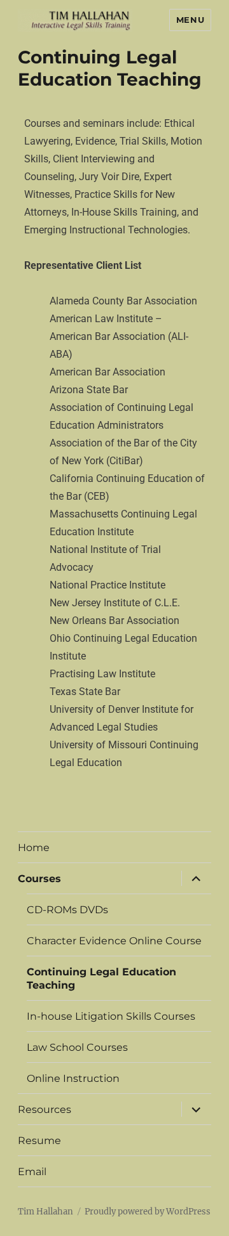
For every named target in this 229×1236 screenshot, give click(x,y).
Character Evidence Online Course (114, 941)
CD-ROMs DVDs (67, 910)
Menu (190, 20)
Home (34, 848)
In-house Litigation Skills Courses (111, 1016)
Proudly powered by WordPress (148, 1211)
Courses (39, 879)
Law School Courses (77, 1047)
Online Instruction (73, 1078)
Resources (44, 1109)
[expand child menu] (196, 878)
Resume (39, 1141)
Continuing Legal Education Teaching (101, 978)
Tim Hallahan (45, 1211)
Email (32, 1172)
